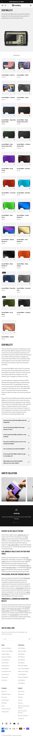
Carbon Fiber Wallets (7, 651)
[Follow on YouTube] (14, 724)
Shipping (20, 697)
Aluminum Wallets (6, 648)
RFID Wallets (21, 657)
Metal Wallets (21, 660)
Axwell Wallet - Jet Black (23, 312)
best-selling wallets (13, 544)
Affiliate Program (6, 694)
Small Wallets (21, 680)
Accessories (5, 677)
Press (3, 706)
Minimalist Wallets (23, 665)
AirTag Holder (5, 668)
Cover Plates (5, 662)
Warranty (20, 703)
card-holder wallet (11, 567)
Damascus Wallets (6, 657)
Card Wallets (21, 683)
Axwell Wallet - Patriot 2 (8, 75)
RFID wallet (27, 578)
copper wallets (6, 610)
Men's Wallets (21, 648)
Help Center (21, 691)
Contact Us (21, 718)
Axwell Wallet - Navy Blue (8, 288)
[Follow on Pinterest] (10, 724)
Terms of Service (6, 708)
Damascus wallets (23, 610)
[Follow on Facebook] (3, 724)
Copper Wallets (6, 654)
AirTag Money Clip (6, 671)
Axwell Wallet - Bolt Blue (23, 192)
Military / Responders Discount (23, 707)
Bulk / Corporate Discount (22, 711)
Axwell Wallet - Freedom (8, 97)
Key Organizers (6, 665)
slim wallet (26, 557)
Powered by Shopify (16, 735)
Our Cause (4, 697)
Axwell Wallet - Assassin (23, 168)
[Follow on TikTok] (18, 724)
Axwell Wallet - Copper (8, 336)
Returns (20, 700)
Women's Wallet (22, 651)
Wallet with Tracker (23, 671)
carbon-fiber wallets (15, 608)
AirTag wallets (20, 588)
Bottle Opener (5, 674)
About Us (4, 691)
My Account (21, 694)
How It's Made (5, 700)
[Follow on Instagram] (6, 724)
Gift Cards (4, 680)
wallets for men (22, 535)
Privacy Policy (5, 711)
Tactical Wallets (22, 674)
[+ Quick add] (14, 70)
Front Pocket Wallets (23, 668)
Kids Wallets (21, 654)
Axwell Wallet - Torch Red (8, 192)
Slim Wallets (21, 662)
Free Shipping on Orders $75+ (16, 1)
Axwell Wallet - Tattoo (23, 97)
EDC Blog (4, 703)
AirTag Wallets (5, 660)
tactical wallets (14, 614)
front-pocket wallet (24, 565)
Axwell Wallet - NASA (22, 75)
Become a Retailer (23, 715)
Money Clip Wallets (23, 677)
